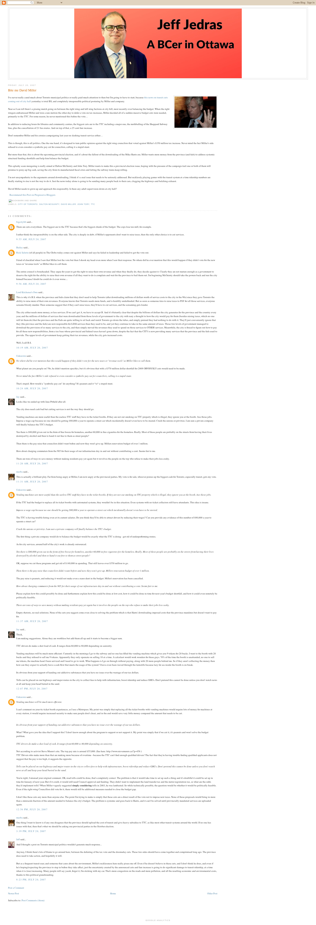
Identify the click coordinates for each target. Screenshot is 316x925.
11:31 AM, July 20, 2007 (32, 481)
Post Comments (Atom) (33, 900)
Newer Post (13, 893)
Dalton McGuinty (49, 204)
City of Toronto (28, 204)
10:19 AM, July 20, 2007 (32, 347)
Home (113, 893)
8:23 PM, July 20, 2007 (31, 879)
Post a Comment (16, 887)
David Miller (68, 204)
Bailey (19, 247)
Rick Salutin (22, 252)
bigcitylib (21, 221)
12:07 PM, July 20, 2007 (32, 688)
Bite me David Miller (22, 90)
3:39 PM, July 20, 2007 (31, 831)
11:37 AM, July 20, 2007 (32, 621)
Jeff (18, 839)
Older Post (212, 893)
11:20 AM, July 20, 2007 (32, 463)
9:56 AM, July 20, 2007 (31, 283)
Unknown (21, 355)
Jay (18, 396)
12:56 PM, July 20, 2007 (32, 809)
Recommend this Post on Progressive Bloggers (32, 194)
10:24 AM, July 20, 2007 (32, 388)
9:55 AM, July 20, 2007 (31, 239)
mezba (19, 471)
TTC (93, 204)
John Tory (83, 204)
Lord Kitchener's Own (27, 292)
